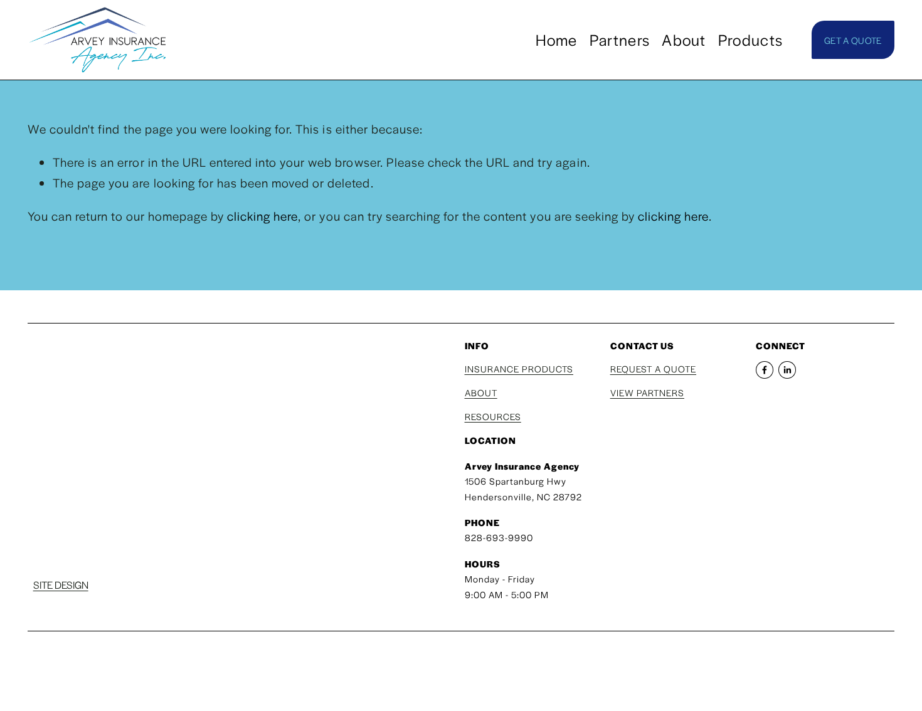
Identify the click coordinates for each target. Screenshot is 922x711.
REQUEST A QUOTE (653, 368)
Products (750, 39)
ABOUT (481, 392)
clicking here (262, 215)
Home (557, 39)
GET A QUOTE (852, 40)
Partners (620, 39)
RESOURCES (493, 416)
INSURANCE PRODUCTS (519, 368)
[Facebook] (764, 370)
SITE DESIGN (60, 585)
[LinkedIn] (787, 370)
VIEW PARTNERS (647, 392)
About (684, 39)
